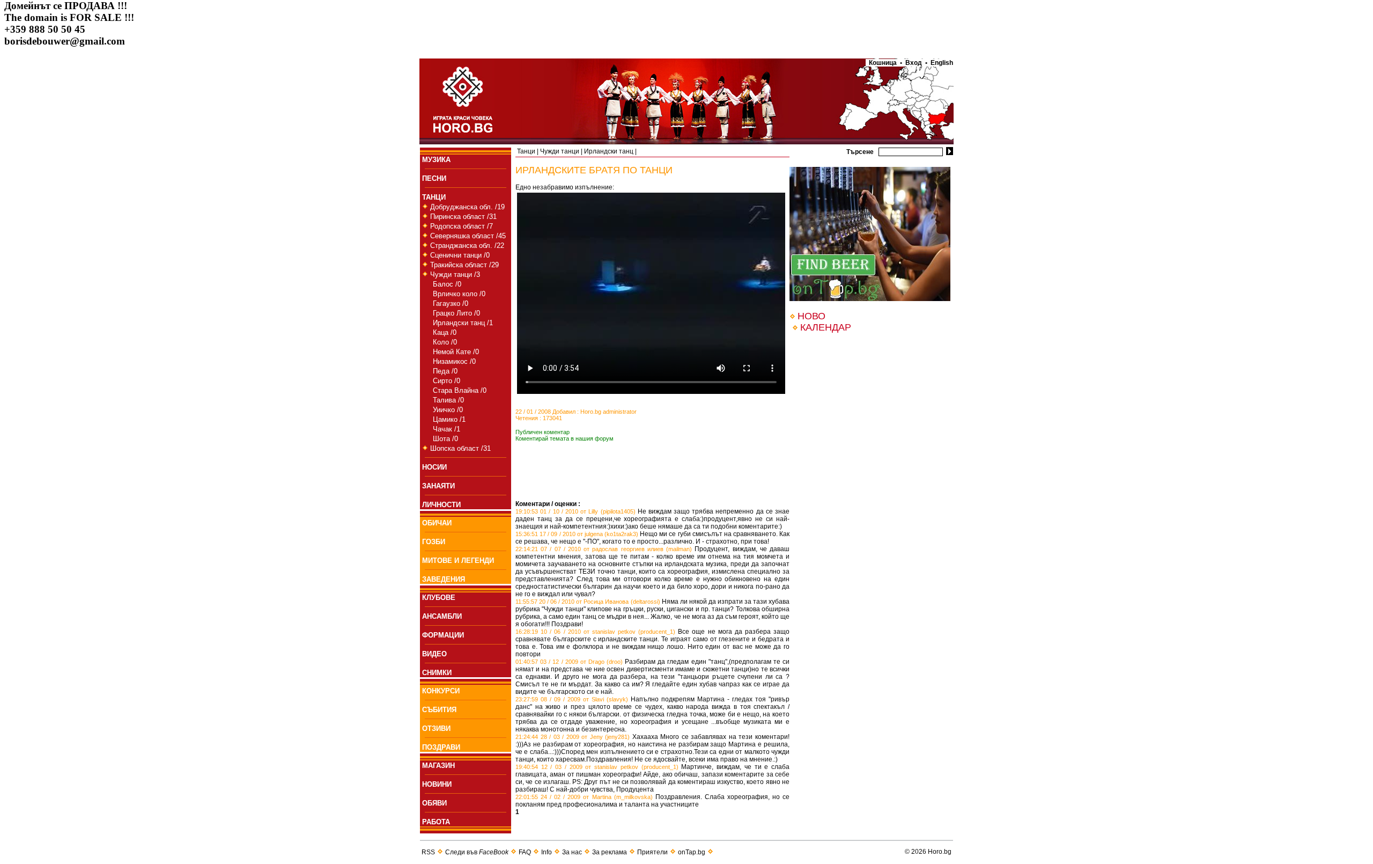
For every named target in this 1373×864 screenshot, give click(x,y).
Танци (526, 151)
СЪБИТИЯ (439, 710)
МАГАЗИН (438, 766)
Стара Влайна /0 (459, 390)
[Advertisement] (640, 484)
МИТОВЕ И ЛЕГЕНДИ (458, 561)
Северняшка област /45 (468, 236)
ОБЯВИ (434, 803)
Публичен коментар (542, 432)
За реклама (609, 852)
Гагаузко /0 (450, 303)
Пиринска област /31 (463, 217)
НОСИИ (434, 467)
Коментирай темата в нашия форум (564, 438)
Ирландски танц (608, 151)
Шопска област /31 (460, 448)
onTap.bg (691, 852)
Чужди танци (559, 151)
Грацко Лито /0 (456, 313)
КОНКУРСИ (441, 691)
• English (939, 63)
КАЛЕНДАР (825, 327)
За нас (572, 852)
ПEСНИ (434, 178)
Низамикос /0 (454, 361)
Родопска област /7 (461, 226)
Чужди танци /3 (455, 274)
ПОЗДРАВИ (441, 747)
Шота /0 (445, 439)
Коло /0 (445, 342)
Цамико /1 (449, 419)
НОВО (811, 316)
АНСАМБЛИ (442, 616)
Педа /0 (445, 371)
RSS (428, 852)
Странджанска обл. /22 (467, 245)
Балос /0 (447, 284)
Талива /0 (448, 400)
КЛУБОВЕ (438, 598)
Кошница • (884, 63)
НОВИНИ (437, 784)
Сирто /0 (446, 381)
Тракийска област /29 (464, 265)
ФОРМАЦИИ (443, 635)
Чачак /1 (446, 429)
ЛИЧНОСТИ (441, 505)
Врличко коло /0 (459, 294)
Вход (913, 63)
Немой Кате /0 (456, 352)
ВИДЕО (434, 654)
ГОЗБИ (433, 542)
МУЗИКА (436, 160)
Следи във (476, 852)
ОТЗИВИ (436, 728)
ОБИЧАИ (437, 523)
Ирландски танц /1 (463, 323)
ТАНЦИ (434, 197)
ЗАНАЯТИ (438, 486)
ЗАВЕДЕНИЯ (443, 579)
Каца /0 (444, 332)
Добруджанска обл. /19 (467, 207)
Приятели (652, 852)
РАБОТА (436, 822)
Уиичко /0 (448, 410)
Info (546, 852)
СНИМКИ (437, 673)
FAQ (525, 852)
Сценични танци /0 (460, 255)
